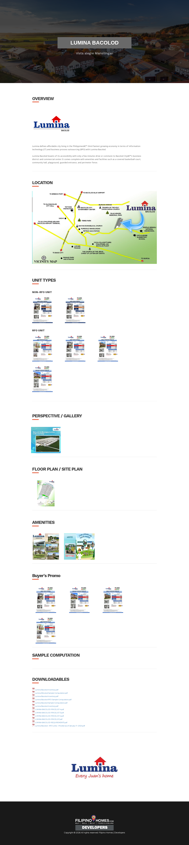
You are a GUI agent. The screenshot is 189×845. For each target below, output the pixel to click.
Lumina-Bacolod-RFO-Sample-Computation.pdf (53, 700)
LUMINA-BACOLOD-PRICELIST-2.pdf (49, 716)
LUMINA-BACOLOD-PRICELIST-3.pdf (49, 713)
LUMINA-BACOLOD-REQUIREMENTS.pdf (51, 723)
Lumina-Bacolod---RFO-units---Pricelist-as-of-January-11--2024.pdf (60, 726)
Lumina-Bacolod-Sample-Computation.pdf (51, 703)
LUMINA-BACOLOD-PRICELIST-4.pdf (49, 709)
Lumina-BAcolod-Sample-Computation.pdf (51, 693)
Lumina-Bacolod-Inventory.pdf (46, 690)
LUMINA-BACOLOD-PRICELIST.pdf (48, 719)
